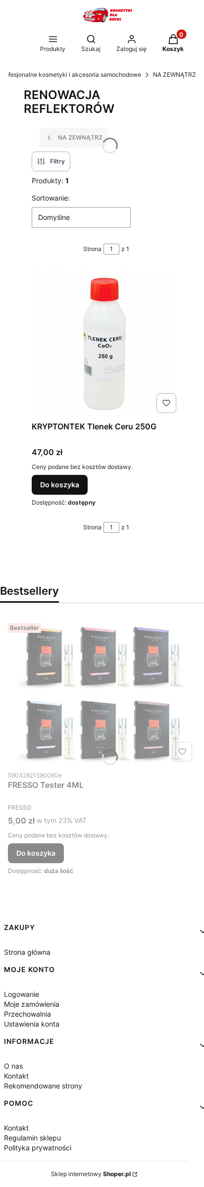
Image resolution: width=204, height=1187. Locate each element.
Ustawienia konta (31, 1024)
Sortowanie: (51, 198)
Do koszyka (59, 484)
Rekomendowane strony (43, 1086)
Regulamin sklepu (32, 1138)
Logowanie (21, 994)
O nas (13, 1066)
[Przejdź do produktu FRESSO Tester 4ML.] (102, 692)
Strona (92, 249)
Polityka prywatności (37, 1147)
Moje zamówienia (31, 1004)
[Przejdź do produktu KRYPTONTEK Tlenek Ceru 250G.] (106, 343)
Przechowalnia (27, 1014)
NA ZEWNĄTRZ (174, 74)
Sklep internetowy (91, 1174)
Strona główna (27, 952)
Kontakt (16, 1076)
